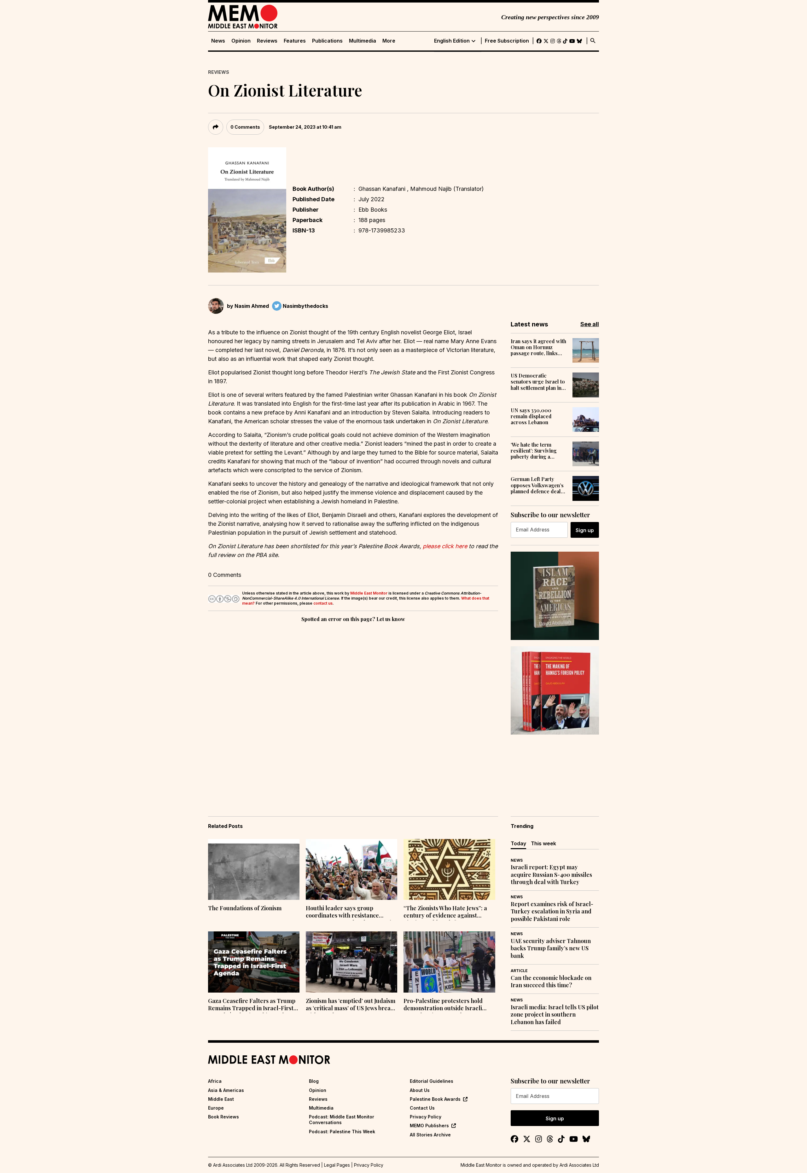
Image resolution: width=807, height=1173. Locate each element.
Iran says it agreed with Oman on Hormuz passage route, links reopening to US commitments (538, 347)
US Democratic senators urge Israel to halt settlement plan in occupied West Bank (538, 381)
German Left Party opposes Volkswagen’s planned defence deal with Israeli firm (537, 485)
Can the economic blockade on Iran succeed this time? (551, 981)
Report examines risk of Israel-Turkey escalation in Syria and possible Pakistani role (552, 911)
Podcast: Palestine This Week (342, 1131)
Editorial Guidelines (431, 1081)
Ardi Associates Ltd (579, 1165)
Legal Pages (337, 1165)
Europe (216, 1108)
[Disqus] (353, 710)
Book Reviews (223, 1116)
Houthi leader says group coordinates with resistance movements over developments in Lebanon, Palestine (350, 912)
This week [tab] (543, 843)
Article (519, 970)
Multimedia (362, 41)
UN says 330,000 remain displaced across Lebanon (531, 416)
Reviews (267, 41)
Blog (314, 1081)
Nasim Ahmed (252, 306)
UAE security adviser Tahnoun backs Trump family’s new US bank (551, 948)
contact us (323, 603)
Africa (215, 1081)
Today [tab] (518, 843)
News (218, 41)
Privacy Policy (425, 1116)
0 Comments (245, 127)
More (388, 41)
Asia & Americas (226, 1090)
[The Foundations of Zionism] (253, 869)
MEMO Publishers (429, 1125)
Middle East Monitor (368, 593)
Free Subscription (507, 41)
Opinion (241, 41)
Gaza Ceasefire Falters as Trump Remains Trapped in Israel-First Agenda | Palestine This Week (251, 1005)
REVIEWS (218, 72)
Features (295, 41)
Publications (327, 41)
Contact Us (422, 1108)
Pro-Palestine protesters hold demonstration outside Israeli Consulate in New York (443, 1005)
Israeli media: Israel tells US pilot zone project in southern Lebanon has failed (555, 1015)
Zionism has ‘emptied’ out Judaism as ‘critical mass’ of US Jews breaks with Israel (351, 1005)
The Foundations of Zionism (245, 908)
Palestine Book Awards (435, 1099)
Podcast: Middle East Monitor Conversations (341, 1119)
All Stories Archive (430, 1134)
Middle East (221, 1099)
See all (589, 324)
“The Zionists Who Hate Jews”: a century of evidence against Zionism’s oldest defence (445, 912)
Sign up (585, 530)
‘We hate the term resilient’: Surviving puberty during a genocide (534, 451)
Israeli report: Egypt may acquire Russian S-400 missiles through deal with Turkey (551, 875)
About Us (420, 1090)
